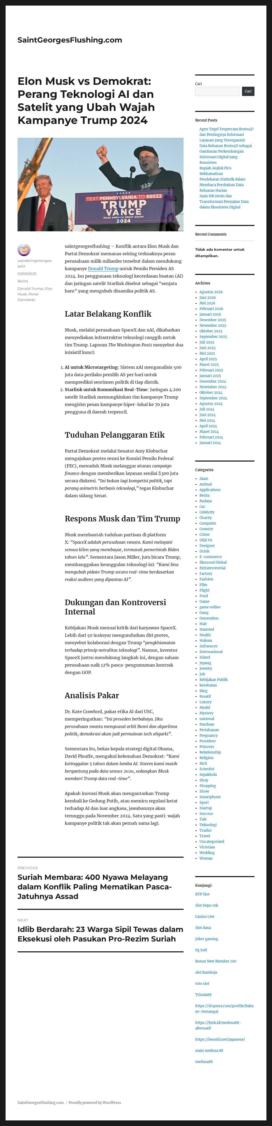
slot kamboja (206, 972)
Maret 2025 (209, 364)
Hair (203, 624)
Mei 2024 (207, 420)
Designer (207, 545)
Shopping (207, 786)
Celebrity (206, 512)
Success (206, 813)
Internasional (211, 652)
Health (205, 635)
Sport (204, 802)
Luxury (205, 702)
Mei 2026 (207, 303)
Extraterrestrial (212, 568)
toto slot (202, 983)
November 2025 (212, 325)
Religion (206, 758)
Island (204, 657)
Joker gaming (206, 939)
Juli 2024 (206, 409)
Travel (204, 836)
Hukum (205, 640)
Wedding (207, 853)
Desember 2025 (212, 320)
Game (204, 601)
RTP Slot (202, 894)
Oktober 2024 (210, 392)
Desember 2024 (212, 381)
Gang (204, 612)
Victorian (207, 847)
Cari (198, 84)
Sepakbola (208, 774)
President (207, 741)
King (203, 691)
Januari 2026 (210, 314)
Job (202, 674)
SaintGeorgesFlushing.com (70, 39)
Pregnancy (208, 735)
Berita (23, 281)
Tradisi (205, 830)
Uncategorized (211, 841)
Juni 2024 (207, 415)
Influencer (208, 646)
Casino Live (204, 916)
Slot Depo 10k (206, 905)
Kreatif (205, 696)
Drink (204, 551)
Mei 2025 (207, 353)
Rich (203, 763)
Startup (205, 808)
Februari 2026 (211, 309)
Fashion (206, 579)
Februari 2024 (211, 437)
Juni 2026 (207, 297)
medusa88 (204, 1062)
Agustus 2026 (211, 292)
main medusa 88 (209, 1050)
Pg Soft (201, 950)
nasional (206, 719)
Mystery (206, 713)
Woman (206, 858)
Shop (203, 780)
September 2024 (213, 398)
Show (204, 791)
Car (202, 506)
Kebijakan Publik (213, 679)
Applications (210, 490)
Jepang (205, 663)
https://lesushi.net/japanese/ (220, 1039)
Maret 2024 (209, 431)
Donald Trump (103, 268)
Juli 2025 (206, 342)
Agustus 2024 (211, 403)
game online (209, 607)
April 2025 (208, 359)
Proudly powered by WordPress (95, 1102)
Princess (206, 746)
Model (204, 707)
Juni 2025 (207, 348)
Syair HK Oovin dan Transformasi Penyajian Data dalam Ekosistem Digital (224, 202)
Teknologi (208, 825)
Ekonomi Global (213, 562)
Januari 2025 (210, 376)
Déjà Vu (205, 540)
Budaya (205, 501)
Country (206, 529)
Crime (204, 534)
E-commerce (210, 557)
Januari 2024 (210, 443)
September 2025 (213, 336)
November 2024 (212, 387)
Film (203, 585)
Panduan (206, 724)
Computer (207, 523)
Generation (209, 618)
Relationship (210, 752)
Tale (203, 819)
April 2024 (208, 426)
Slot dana (203, 928)
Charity (205, 518)
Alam (203, 478)
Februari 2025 (211, 370)
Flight (204, 590)
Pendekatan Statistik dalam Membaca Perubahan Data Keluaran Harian (222, 185)
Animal (205, 484)
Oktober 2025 (210, 331)
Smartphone (210, 797)
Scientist (206, 769)
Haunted (206, 629)
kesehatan (208, 685)
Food (203, 596)
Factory (205, 573)
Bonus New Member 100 (215, 961)
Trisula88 (203, 995)
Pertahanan (209, 730)
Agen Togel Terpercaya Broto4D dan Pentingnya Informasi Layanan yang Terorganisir (226, 135)
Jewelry (205, 668)
